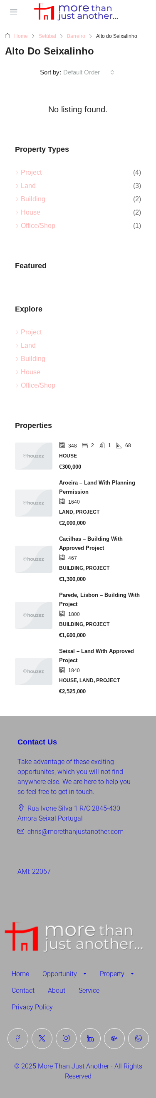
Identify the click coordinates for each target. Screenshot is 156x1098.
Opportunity (59, 974)
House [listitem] (30, 212)
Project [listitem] (31, 172)
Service (89, 990)
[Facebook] (17, 1038)
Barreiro (76, 36)
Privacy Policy (32, 1007)
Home (21, 36)
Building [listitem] (33, 199)
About (56, 990)
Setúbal (47, 36)
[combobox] (89, 72)
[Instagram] (66, 1038)
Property (112, 974)
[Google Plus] (114, 1038)
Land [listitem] (28, 185)
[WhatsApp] (138, 1038)
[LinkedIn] (90, 1038)
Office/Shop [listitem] (38, 225)
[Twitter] (42, 1038)
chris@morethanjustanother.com (75, 832)
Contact (23, 990)
